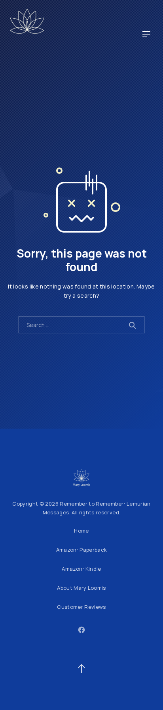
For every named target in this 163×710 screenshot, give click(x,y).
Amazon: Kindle (81, 568)
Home (81, 530)
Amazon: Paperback (81, 549)
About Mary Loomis (81, 587)
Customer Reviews (81, 606)
